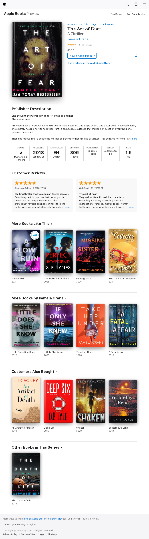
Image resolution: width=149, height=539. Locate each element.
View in (80, 55)
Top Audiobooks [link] (136, 14)
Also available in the (88, 63)
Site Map (52, 534)
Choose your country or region (19, 524)
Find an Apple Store (34, 519)
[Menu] (144, 4)
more (134, 138)
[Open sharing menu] (136, 55)
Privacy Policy (10, 534)
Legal (42, 534)
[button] (127, 4)
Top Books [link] (116, 14)
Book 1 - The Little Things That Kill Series (90, 24)
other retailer (55, 519)
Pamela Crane (77, 39)
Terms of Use (28, 534)
